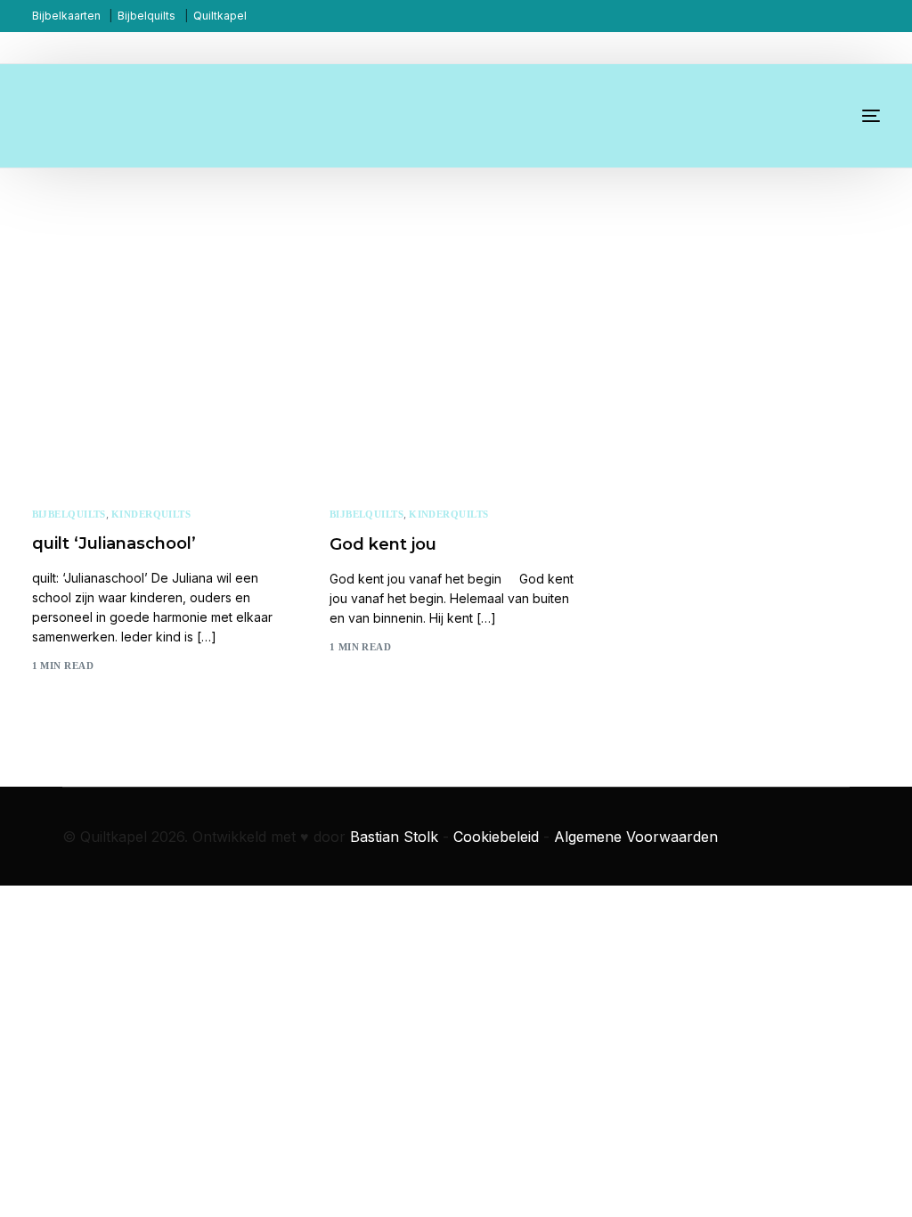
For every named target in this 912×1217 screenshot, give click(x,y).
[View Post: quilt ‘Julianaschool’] (158, 351)
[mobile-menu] (853, 116)
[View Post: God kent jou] (456, 351)
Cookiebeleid (496, 836)
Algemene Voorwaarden (636, 836)
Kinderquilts (151, 514)
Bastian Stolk (394, 836)
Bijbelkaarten (66, 15)
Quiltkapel (220, 15)
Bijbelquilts (146, 15)
